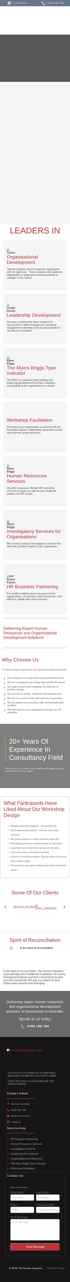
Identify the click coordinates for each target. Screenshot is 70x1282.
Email (14, 1204)
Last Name (43, 1192)
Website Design (56, 1268)
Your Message (19, 1217)
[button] (5, 907)
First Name (17, 1192)
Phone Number (45, 1204)
